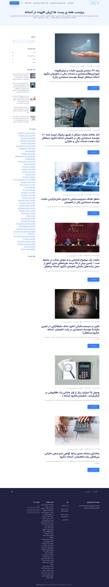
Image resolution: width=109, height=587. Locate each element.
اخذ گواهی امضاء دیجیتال (26, 149)
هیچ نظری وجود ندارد (73, 66)
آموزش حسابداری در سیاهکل (25, 133)
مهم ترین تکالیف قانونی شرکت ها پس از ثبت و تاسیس (24, 233)
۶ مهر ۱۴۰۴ (96, 66)
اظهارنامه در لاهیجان (27, 167)
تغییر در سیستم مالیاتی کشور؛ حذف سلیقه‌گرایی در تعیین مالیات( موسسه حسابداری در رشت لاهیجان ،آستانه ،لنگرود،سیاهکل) (70, 329)
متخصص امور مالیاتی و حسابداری (24, 229)
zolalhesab (88, 66)
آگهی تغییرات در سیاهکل (26, 141)
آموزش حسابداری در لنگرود (26, 136)
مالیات (33, 59)
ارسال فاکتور (29, 159)
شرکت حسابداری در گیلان (26, 211)
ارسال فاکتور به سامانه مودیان (25, 162)
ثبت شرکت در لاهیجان (27, 182)
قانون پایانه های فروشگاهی (26, 226)
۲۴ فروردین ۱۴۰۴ (94, 255)
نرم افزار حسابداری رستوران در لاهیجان (23, 236)
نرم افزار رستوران (28, 239)
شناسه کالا (29, 216)
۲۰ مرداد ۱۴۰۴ (95, 194)
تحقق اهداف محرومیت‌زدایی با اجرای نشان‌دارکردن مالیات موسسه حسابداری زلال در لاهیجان (70, 200)
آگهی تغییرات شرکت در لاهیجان (25, 146)
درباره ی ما (87, 492)
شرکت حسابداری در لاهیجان (25, 208)
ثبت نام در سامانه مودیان (26, 185)
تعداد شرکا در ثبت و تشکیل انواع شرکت (23, 180)
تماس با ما (95, 492)
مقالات (33, 63)
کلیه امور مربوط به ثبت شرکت (25, 244)
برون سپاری (29, 174)
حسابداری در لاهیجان (27, 195)
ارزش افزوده (29, 151)
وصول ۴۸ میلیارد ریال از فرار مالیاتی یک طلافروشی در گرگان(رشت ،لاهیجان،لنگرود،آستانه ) (72, 394)
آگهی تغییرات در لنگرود (27, 143)
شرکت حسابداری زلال (27, 213)
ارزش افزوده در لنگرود (27, 154)
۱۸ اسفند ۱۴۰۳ (95, 449)
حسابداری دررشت (28, 190)
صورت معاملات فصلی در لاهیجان (25, 224)
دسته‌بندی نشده (77, 195)
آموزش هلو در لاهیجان (27, 138)
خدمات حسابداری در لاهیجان (25, 200)
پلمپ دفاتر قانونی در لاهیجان (25, 241)
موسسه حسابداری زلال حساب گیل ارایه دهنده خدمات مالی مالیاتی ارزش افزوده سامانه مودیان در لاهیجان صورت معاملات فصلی (47, 559)
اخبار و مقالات (28, 3)
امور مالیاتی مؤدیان (28, 172)
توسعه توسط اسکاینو (40, 585)
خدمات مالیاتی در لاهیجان (26, 203)
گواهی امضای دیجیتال (27, 249)
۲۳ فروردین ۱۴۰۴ (94, 321)
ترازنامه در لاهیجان (28, 177)
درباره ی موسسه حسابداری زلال (57, 3)
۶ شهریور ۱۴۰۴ (95, 130)
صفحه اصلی (71, 3)
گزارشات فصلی (28, 247)
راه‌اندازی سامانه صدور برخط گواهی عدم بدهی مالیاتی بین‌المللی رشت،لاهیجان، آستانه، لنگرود (72, 455)
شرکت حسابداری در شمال (26, 206)
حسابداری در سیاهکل (27, 193)
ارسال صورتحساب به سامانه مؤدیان (24, 156)
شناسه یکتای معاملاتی (27, 219)
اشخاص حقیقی (28, 164)
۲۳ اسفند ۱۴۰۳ (95, 388)
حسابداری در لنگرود (27, 198)
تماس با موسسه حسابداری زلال (40, 3)
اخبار (81, 66)
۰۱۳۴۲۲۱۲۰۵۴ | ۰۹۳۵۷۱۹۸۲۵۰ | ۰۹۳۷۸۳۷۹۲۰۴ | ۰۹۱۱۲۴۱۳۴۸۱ (33, 512)
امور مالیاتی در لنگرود (27, 169)
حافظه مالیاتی (29, 187)
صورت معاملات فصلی (27, 221)
